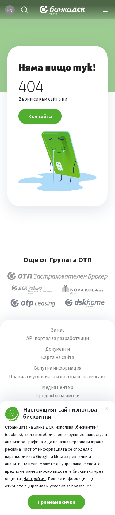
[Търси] (25, 10)
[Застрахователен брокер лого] (57, 276)
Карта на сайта (57, 357)
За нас (57, 330)
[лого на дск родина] (32, 289)
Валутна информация (57, 368)
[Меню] (106, 10)
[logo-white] (63, 10)
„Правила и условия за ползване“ (59, 486)
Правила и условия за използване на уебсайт (57, 376)
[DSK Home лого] (85, 303)
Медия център (57, 387)
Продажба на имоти (57, 395)
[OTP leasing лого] (32, 303)
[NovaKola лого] (82, 289)
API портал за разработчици (57, 338)
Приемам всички (56, 502)
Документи (57, 349)
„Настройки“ (34, 478)
